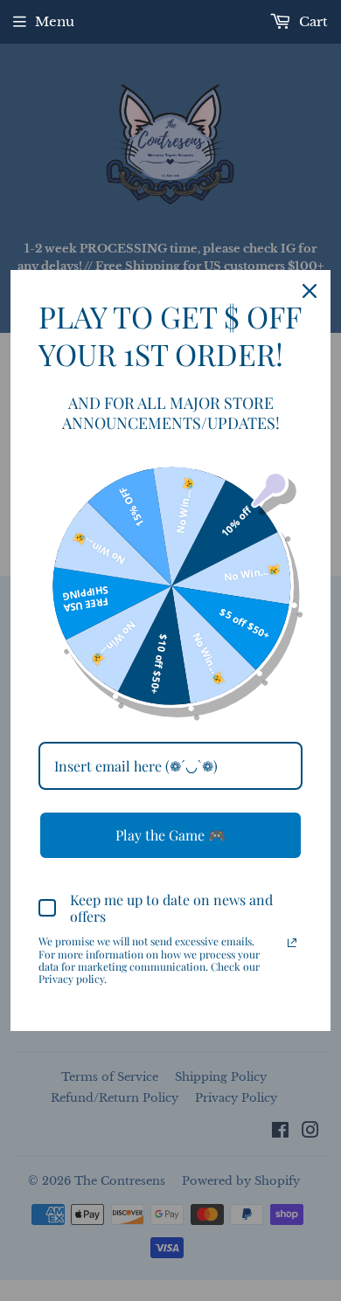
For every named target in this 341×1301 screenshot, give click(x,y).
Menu (54, 21)
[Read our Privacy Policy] (292, 942)
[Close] (310, 291)
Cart (312, 21)
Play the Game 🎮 (170, 835)
